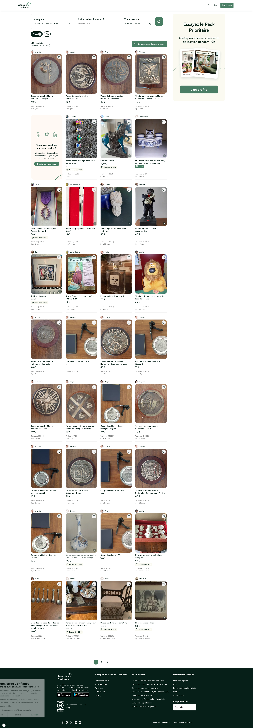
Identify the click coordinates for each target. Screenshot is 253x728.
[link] (107, 662)
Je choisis (30, 715)
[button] (4, 725)
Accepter (49, 715)
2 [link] (101, 662)
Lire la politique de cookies (15, 706)
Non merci (12, 715)
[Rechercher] (159, 21)
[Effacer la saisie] (115, 23)
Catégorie (39, 19)
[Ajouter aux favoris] (59, 57)
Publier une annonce (46, 164)
